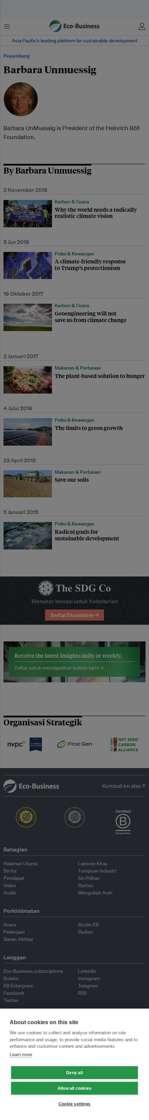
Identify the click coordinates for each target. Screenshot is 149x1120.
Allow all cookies (74, 1088)
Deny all (74, 1072)
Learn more (21, 1054)
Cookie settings (74, 1104)
